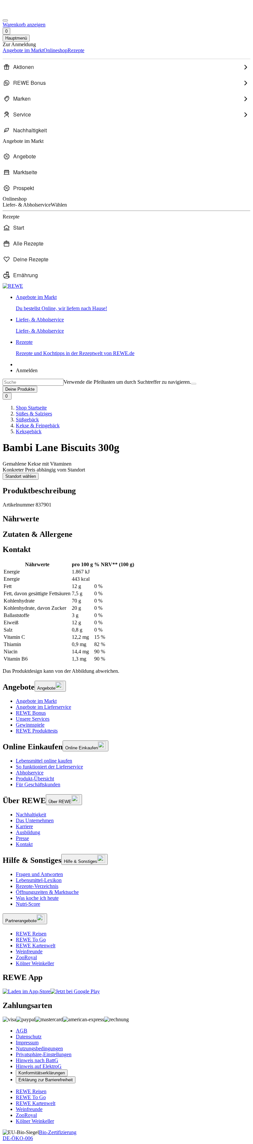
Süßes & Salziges (34, 413)
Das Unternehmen (35, 820)
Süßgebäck (27, 419)
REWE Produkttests (37, 731)
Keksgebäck (29, 431)
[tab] (126, 518)
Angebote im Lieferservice (43, 707)
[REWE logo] (13, 286)
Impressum (27, 1042)
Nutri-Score (28, 904)
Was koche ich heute (37, 898)
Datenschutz (29, 1036)
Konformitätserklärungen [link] (41, 1072)
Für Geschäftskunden (38, 784)
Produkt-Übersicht (35, 778)
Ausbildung (28, 832)
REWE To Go (31, 939)
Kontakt (24, 844)
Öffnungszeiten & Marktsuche (47, 892)
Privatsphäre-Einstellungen (43, 1054)
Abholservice (29, 772)
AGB (21, 1030)
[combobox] (33, 382)
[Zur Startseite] (25, 13)
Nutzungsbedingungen (39, 1048)
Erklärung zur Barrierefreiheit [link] (45, 1079)
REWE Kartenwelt (35, 945)
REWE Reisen (31, 933)
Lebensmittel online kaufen (44, 761)
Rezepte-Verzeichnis (37, 886)
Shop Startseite (31, 407)
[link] (133, 302)
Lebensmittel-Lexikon (39, 880)
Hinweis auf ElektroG (39, 1066)
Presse (22, 838)
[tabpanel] (126, 612)
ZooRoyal (26, 957)
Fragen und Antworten (39, 874)
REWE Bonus (31, 713)
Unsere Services (32, 719)
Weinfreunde (29, 951)
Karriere (24, 826)
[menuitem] (126, 67)
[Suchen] (193, 384)
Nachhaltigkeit (31, 814)
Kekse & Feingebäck (38, 425)
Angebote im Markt (36, 701)
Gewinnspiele (30, 725)
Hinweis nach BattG (37, 1060)
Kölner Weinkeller (35, 963)
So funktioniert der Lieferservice (49, 766)
